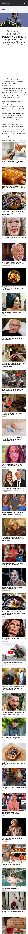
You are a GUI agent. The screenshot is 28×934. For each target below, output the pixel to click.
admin (13, 44)
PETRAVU (5, 3)
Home (3, 9)
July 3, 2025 (20, 44)
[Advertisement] (14, 61)
